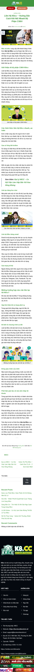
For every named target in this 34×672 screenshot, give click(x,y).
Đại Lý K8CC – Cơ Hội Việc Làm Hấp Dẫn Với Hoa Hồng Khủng (17, 182)
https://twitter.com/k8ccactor (10, 649)
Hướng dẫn (17, 13)
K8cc (2, 563)
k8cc (24, 26)
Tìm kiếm (4, 476)
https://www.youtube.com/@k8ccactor (13, 653)
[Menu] (2, 3)
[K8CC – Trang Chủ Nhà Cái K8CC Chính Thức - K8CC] (17, 3)
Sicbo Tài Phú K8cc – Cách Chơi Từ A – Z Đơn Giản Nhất (26, 464)
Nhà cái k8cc (5, 49)
